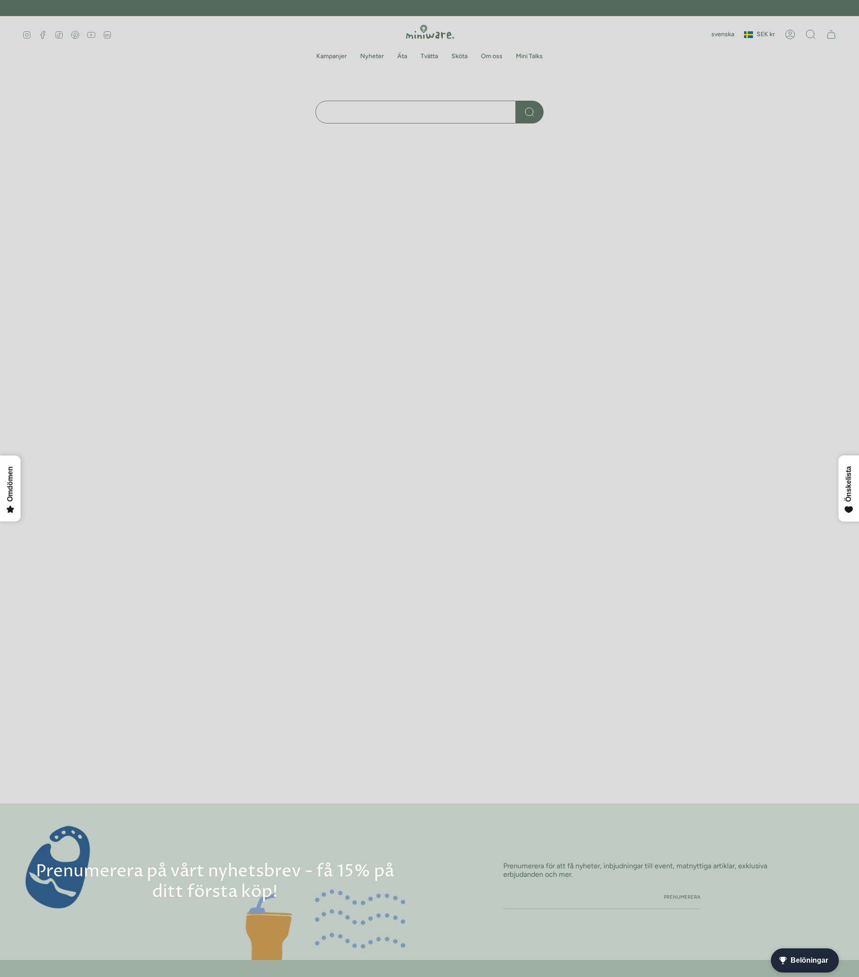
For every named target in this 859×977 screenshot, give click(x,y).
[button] (331, 56)
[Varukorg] (831, 34)
